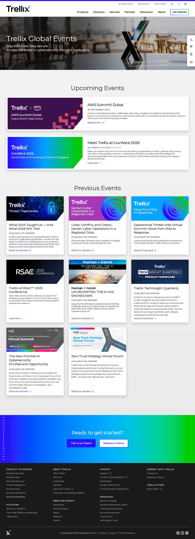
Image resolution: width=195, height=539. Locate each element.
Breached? (127, 3)
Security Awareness (110, 512)
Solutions (99, 12)
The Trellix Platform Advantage (21, 512)
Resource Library (108, 500)
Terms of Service (126, 533)
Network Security (15, 481)
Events (56, 520)
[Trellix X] (186, 533)
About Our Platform (16, 508)
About (161, 12)
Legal (112, 533)
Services (115, 12)
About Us (57, 477)
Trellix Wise (12, 516)
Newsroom (58, 504)
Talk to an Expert (81, 443)
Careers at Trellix (61, 489)
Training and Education (111, 508)
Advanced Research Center (113, 504)
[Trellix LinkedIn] (177, 533)
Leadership (58, 481)
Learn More (93, 163)
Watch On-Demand (18, 250)
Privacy (103, 533)
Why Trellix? (59, 473)
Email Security (13, 489)
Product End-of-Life (110, 485)
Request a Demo (113, 443)
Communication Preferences (114, 489)
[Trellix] (8, 532)
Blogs (56, 512)
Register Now (94, 122)
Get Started (179, 12)
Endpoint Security (15, 473)
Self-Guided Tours (109, 520)
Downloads (105, 481)
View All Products (15, 497)
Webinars (58, 516)
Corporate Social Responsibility (68, 493)
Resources (146, 12)
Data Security (13, 477)
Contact (162, 3)
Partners (129, 12)
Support (145, 3)
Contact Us (152, 473)
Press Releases (61, 508)
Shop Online (153, 489)
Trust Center (106, 516)
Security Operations (16, 493)
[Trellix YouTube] (182, 533)
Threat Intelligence (15, 485)
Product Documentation (112, 477)
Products (82, 12)
